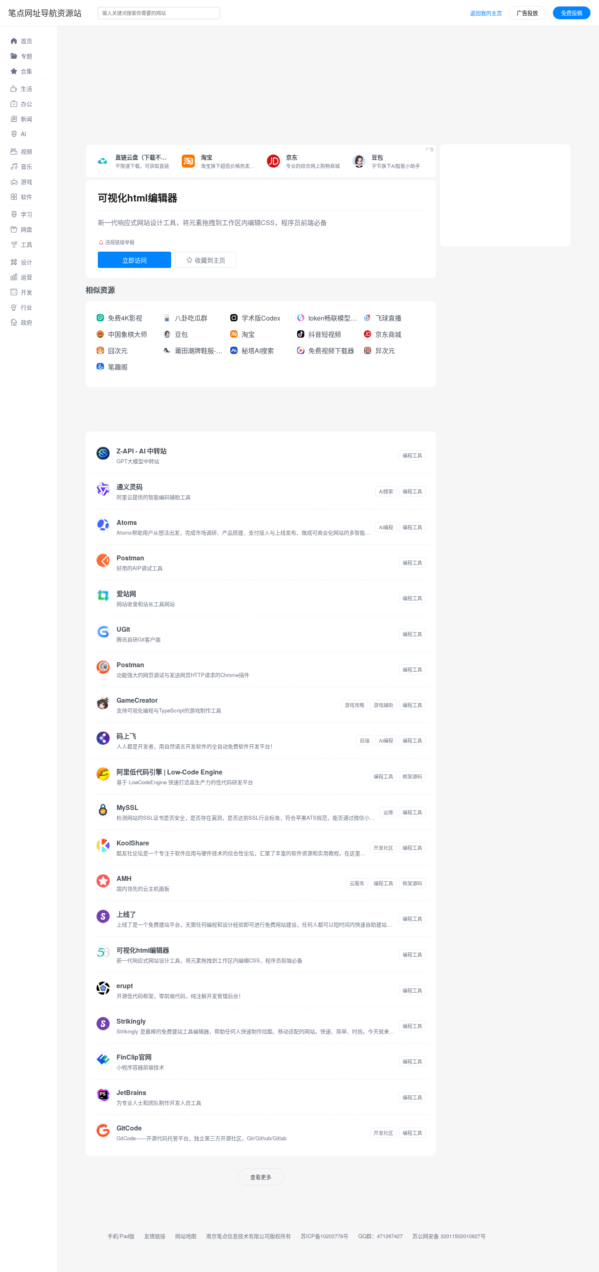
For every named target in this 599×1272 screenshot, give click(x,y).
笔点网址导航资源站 (44, 13)
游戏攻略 (354, 704)
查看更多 (260, 1177)
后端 (365, 740)
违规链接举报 (119, 242)
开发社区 (383, 847)
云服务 (357, 883)
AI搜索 (386, 491)
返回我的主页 (486, 13)
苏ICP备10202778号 (324, 1236)
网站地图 (185, 1236)
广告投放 (527, 13)
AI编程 (386, 527)
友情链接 (154, 1236)
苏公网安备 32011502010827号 (449, 1236)
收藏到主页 (210, 260)
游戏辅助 (383, 704)
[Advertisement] (301, 83)
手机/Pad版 (121, 1236)
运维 (388, 812)
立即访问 (134, 260)
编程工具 (412, 455)
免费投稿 (571, 13)
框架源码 (412, 776)
